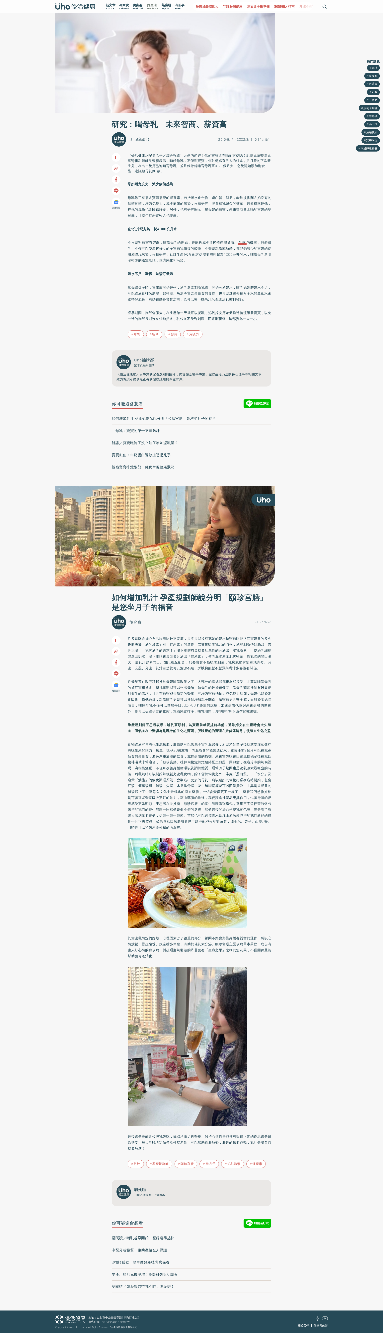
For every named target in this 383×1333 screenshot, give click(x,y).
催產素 (257, 1163)
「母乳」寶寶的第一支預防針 (136, 431)
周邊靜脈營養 (369, 148)
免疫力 (194, 334)
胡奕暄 (135, 622)
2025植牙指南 (257, 6)
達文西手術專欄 (231, 6)
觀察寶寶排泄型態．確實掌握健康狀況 (143, 467)
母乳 (137, 334)
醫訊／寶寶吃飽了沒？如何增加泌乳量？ (145, 443)
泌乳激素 (234, 1163)
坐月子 (211, 1163)
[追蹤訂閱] (116, 202)
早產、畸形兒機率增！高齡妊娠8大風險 (144, 1274)
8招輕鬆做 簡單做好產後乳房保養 (141, 1262)
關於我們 (303, 1325)
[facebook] (318, 1319)
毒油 (374, 68)
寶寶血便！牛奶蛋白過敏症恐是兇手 (141, 455)
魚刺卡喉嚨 (370, 108)
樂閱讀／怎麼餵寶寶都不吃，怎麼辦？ (143, 1286)
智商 (155, 334)
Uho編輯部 (139, 139)
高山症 (373, 124)
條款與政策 (321, 1325)
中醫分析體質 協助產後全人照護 (139, 1250)
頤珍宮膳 (187, 1163)
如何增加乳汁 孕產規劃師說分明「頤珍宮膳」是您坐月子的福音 (164, 418)
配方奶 (234, 155)
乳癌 (242, 242)
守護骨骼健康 (205, 6)
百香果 (373, 84)
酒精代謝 (371, 132)
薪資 (174, 334)
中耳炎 (373, 116)
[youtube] (325, 1319)
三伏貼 (373, 100)
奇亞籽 (373, 76)
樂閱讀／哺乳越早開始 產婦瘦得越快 (143, 1238)
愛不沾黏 (299, 6)
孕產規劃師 (160, 1163)
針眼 (374, 92)
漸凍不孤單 (280, 6)
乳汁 (137, 1163)
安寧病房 (371, 140)
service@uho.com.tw (116, 1322)
